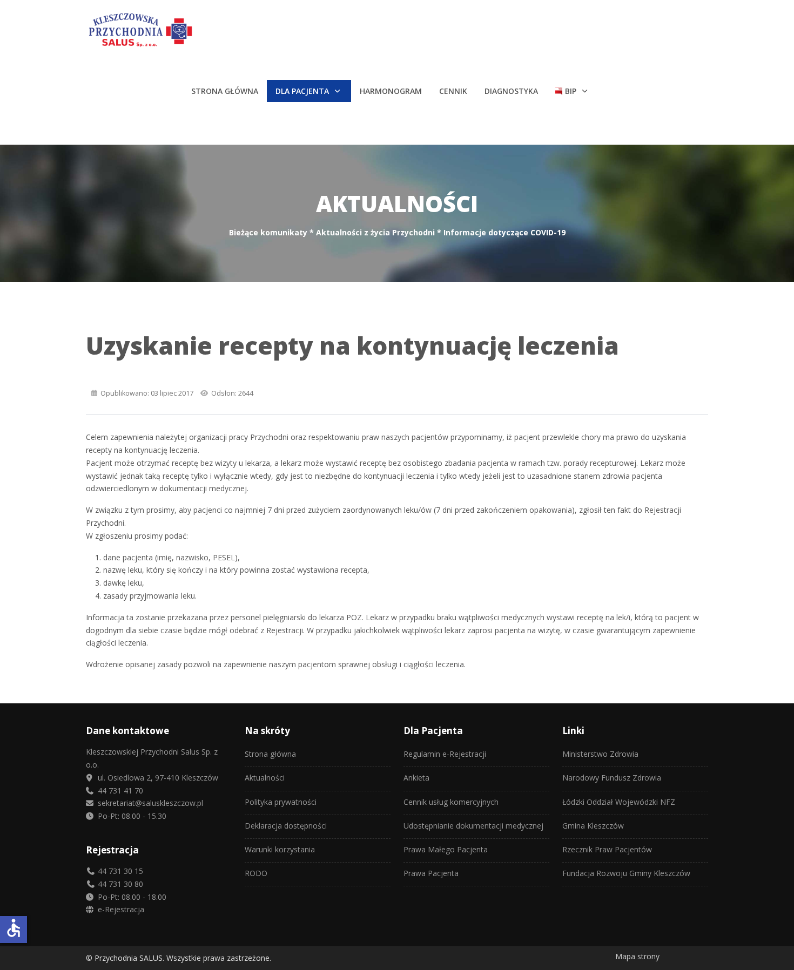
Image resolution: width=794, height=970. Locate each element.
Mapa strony (637, 956)
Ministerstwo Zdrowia (600, 754)
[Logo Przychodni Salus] (185, 30)
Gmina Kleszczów (593, 825)
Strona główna (270, 754)
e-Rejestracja (120, 909)
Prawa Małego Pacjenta (445, 849)
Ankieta (416, 777)
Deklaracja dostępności (286, 825)
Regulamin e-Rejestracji (444, 754)
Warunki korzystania (280, 849)
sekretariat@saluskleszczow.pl (149, 803)
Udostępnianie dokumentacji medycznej (473, 825)
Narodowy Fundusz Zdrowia (611, 777)
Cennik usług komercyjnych (451, 802)
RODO (256, 873)
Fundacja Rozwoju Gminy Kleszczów (626, 873)
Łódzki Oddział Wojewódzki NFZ (618, 802)
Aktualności (265, 777)
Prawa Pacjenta (431, 873)
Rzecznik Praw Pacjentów (607, 849)
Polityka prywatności (281, 802)
